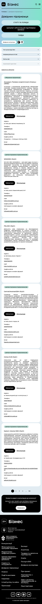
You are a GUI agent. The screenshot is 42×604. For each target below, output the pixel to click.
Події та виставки (8, 575)
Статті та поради (20, 22)
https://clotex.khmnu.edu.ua (12, 406)
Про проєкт (25, 571)
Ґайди (21, 35)
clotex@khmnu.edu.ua (10, 416)
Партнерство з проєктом (27, 575)
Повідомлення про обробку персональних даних (21, 598)
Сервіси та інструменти (6, 563)
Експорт (24, 546)
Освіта (23, 558)
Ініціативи (5, 578)
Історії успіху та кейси (10, 582)
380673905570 (8, 261)
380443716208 (8, 195)
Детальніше (21, 116)
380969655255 (8, 128)
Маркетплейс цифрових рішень (9, 552)
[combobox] (21, 50)
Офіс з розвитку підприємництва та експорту (28, 581)
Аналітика (25, 550)
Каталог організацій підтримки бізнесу (21, 29)
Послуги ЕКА (26, 561)
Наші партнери (27, 586)
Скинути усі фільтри (8, 69)
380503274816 (8, 463)
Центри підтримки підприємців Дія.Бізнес (9, 558)
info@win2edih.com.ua (11, 211)
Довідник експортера (9, 42)
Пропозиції (6, 585)
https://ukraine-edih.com (11, 331)
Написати (21, 508)
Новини (5, 572)
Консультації (7, 543)
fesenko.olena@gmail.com (11, 342)
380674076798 (8, 326)
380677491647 (8, 400)
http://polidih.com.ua (10, 266)
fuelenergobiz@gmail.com (11, 144)
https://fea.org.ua (9, 134)
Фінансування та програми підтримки (10, 547)
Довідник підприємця (10, 568)
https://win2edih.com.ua (11, 200)
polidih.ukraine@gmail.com (12, 276)
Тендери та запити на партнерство (29, 554)
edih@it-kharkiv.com (10, 480)
